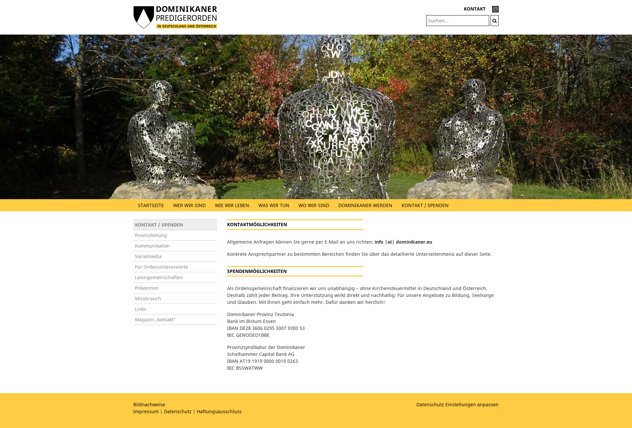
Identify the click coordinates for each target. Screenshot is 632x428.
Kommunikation (152, 246)
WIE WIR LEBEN (232, 205)
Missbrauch (148, 298)
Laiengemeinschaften (159, 277)
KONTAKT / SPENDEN (425, 205)
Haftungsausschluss (219, 411)
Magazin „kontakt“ (155, 319)
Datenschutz (178, 411)
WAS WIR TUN (273, 205)
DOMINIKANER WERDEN (365, 205)
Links (140, 309)
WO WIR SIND (314, 205)
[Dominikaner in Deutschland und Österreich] (175, 16)
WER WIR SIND (189, 205)
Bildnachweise (149, 404)
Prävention (147, 288)
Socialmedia (148, 256)
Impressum (146, 411)
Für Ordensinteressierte (161, 267)
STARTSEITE (151, 205)
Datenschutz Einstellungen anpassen (457, 404)
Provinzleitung (151, 235)
